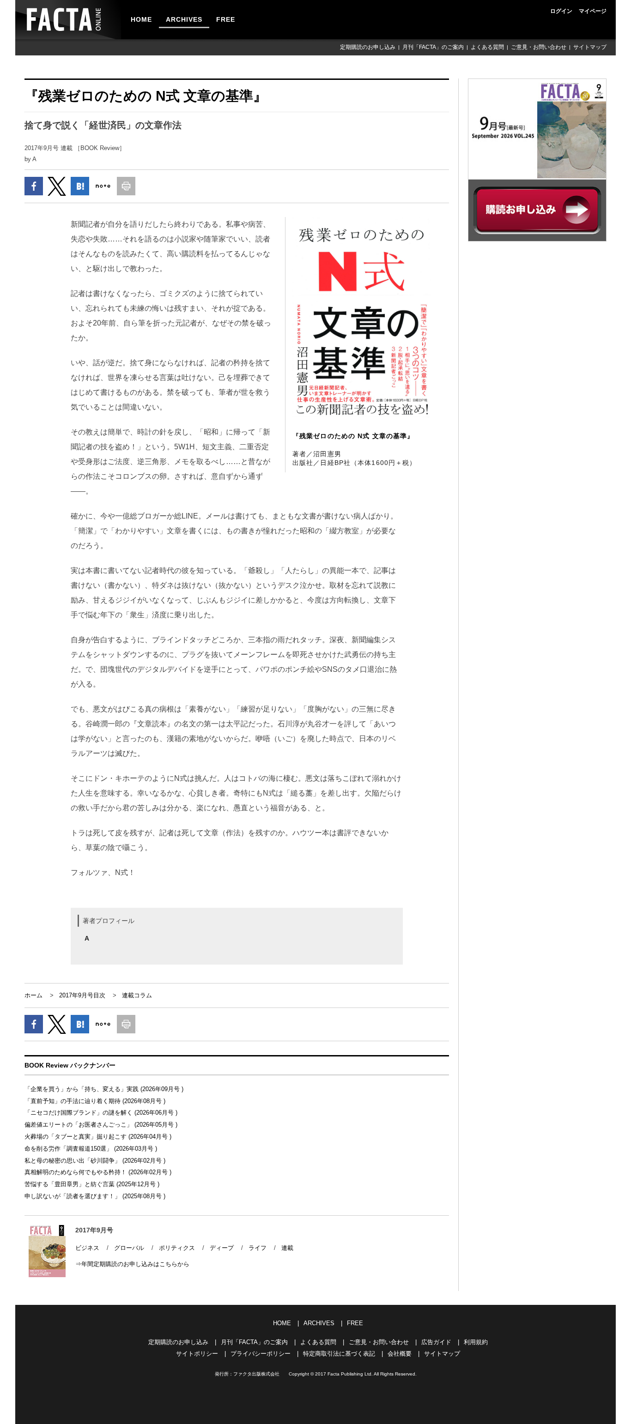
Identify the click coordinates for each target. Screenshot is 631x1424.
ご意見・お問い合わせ (538, 47)
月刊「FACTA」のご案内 (433, 47)
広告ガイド (436, 1342)
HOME (141, 19)
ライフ (258, 1247)
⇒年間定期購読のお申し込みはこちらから (132, 1264)
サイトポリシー (197, 1353)
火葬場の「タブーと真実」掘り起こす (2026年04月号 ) (97, 1136)
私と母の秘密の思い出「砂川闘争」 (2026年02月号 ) (94, 1160)
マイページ (593, 11)
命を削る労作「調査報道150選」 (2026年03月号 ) (90, 1148)
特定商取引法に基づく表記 (339, 1353)
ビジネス (87, 1247)
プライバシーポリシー (261, 1353)
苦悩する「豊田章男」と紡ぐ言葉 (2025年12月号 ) (91, 1184)
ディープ (222, 1247)
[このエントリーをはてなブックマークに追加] (80, 186)
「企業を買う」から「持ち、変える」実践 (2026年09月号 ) (103, 1089)
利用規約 (476, 1342)
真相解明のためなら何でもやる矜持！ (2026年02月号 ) (97, 1172)
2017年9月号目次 (82, 995)
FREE (225, 19)
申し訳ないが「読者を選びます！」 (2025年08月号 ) (94, 1196)
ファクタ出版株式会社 (256, 1373)
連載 (287, 1247)
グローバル (129, 1247)
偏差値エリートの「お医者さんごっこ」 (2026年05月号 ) (100, 1124)
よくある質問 (487, 47)
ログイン (561, 11)
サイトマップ (590, 47)
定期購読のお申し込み (367, 47)
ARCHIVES (184, 19)
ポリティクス (177, 1247)
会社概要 (400, 1353)
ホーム (33, 995)
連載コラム (137, 995)
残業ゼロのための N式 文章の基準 (353, 436)
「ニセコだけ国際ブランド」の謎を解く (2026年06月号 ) (100, 1112)
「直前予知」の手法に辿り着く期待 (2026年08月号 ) (94, 1101)
